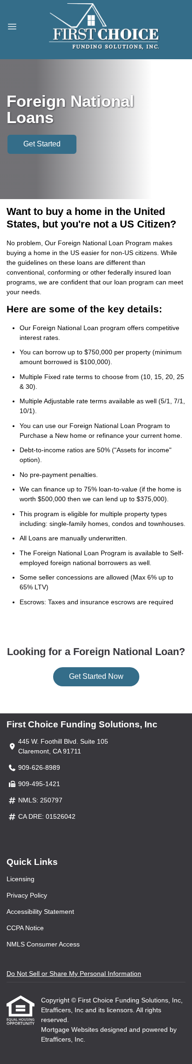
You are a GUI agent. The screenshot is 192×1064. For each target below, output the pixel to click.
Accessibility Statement (40, 911)
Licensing (20, 879)
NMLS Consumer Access (43, 944)
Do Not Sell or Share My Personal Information (74, 973)
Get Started (42, 144)
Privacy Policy (27, 895)
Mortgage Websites (70, 1029)
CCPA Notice (25, 928)
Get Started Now (96, 676)
